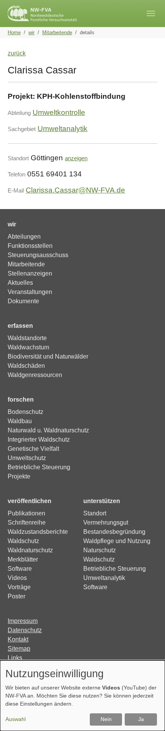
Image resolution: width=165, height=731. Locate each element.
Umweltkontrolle (59, 112)
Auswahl (15, 719)
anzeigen (76, 158)
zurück (17, 53)
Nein (106, 719)
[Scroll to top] (148, 714)
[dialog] (82, 695)
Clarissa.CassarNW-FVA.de (75, 190)
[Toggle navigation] (150, 13)
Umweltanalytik (62, 129)
